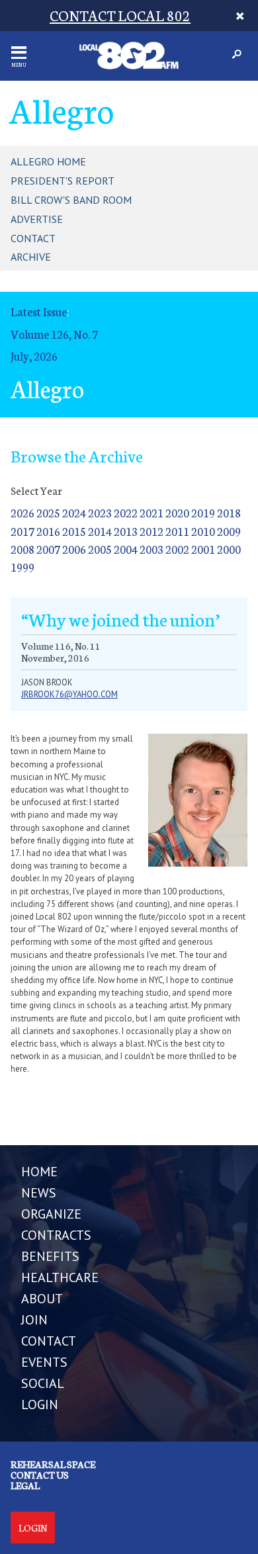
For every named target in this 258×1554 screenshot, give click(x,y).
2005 (100, 548)
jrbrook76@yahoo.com (69, 694)
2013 (126, 531)
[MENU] (18, 52)
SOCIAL (42, 1383)
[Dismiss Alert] (240, 15)
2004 (126, 548)
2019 (203, 512)
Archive (31, 256)
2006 (74, 548)
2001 (203, 548)
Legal (25, 1485)
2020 (177, 512)
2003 (151, 548)
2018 (229, 512)
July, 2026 (34, 355)
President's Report (62, 180)
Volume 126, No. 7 (54, 333)
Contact (33, 238)
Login (33, 1527)
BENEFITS (50, 1256)
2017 (22, 531)
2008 (22, 548)
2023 (100, 512)
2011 (177, 531)
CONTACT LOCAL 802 (120, 15)
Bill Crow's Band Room (71, 199)
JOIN (34, 1320)
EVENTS (44, 1362)
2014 (100, 531)
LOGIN (39, 1404)
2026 (22, 512)
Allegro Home (48, 161)
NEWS (38, 1192)
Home (39, 1171)
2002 (177, 548)
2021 (151, 512)
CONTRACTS (56, 1235)
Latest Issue (39, 311)
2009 (229, 531)
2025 (48, 512)
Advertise (37, 219)
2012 (151, 531)
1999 (22, 566)
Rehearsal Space (53, 1464)
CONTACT (48, 1341)
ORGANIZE (51, 1214)
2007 (48, 548)
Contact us (40, 1474)
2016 (48, 531)
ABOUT (42, 1298)
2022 (126, 512)
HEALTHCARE (60, 1277)
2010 (203, 531)
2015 (74, 531)
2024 (74, 512)
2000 (229, 548)
